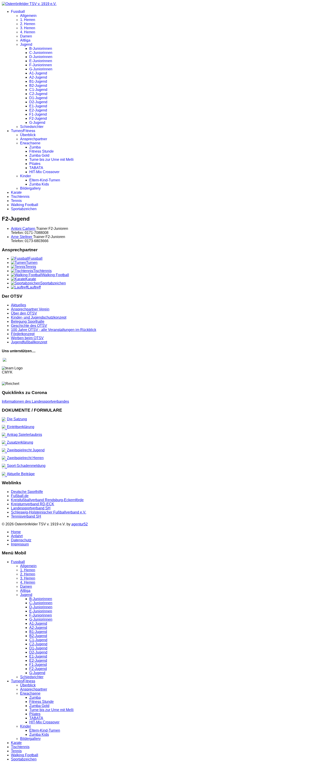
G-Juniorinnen (40, 69)
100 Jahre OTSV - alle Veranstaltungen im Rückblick (53, 330)
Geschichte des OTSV (29, 326)
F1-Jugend (38, 114)
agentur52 (79, 524)
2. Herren (27, 24)
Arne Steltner (22, 237)
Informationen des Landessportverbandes (35, 401)
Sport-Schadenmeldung (26, 466)
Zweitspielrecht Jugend (26, 450)
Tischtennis (20, 197)
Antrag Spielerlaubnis (24, 435)
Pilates (34, 164)
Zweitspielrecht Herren (25, 458)
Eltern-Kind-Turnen (44, 180)
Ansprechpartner (33, 139)
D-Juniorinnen (40, 57)
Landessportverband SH (31, 508)
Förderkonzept (23, 334)
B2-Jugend (38, 85)
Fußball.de (20, 496)
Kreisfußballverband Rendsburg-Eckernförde (47, 500)
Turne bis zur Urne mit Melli (51, 159)
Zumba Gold (39, 155)
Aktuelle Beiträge (21, 474)
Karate (16, 192)
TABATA (36, 168)
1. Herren (27, 20)
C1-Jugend (38, 90)
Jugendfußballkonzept (29, 342)
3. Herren (27, 28)
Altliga (25, 40)
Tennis (16, 201)
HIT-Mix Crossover (44, 172)
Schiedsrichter (31, 127)
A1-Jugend (38, 73)
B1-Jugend (38, 81)
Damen (26, 36)
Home (16, 532)
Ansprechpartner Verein (30, 309)
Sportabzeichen (24, 209)
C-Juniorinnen (40, 53)
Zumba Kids (39, 184)
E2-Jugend (38, 110)
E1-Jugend (38, 106)
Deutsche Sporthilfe (27, 492)
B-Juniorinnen (40, 48)
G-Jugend (37, 122)
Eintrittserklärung (20, 427)
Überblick (28, 135)
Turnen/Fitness (23, 131)
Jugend (26, 44)
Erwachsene (30, 143)
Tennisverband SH (26, 516)
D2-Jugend (38, 102)
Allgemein (28, 16)
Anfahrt (17, 536)
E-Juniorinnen (40, 61)
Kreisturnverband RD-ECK (32, 504)
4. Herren (27, 32)
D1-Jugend (38, 98)
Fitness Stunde (41, 151)
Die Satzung (17, 419)
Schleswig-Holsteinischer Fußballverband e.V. (48, 512)
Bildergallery (30, 188)
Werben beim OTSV (27, 338)
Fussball (18, 11)
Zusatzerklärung (20, 442)
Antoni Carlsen (23, 228)
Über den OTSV (24, 313)
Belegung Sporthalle (27, 321)
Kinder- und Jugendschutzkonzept (38, 317)
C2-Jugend (38, 94)
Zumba (35, 147)
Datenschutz (21, 540)
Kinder (25, 176)
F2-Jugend (38, 118)
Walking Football (24, 205)
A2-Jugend (38, 77)
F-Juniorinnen (40, 65)
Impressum (20, 544)
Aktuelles (18, 305)
